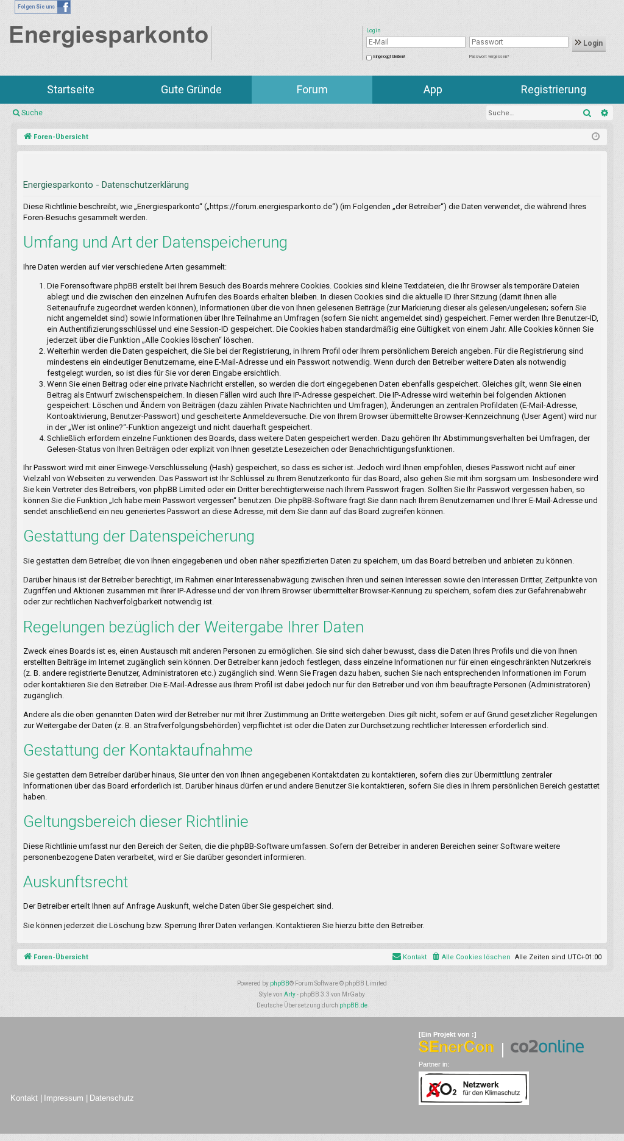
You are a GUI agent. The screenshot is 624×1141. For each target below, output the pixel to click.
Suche (32, 113)
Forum (312, 89)
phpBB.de (353, 1005)
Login (592, 43)
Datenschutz (112, 1098)
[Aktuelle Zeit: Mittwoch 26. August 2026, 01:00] (596, 137)
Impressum (63, 1098)
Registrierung (553, 89)
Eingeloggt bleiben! (389, 56)
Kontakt (24, 1098)
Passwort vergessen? (489, 56)
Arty (290, 994)
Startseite (70, 89)
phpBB (279, 983)
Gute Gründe (191, 89)
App (433, 89)
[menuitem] (471, 957)
